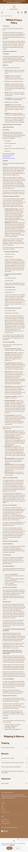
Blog (2, 805)
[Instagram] (4, 831)
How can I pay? (5, 783)
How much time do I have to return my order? (12, 762)
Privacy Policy (4, 819)
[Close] (22, 839)
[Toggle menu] (2, 12)
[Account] (21, 11)
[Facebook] (2, 831)
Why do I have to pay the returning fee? (11, 767)
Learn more (12, 845)
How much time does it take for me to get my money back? (12, 772)
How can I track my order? (7, 747)
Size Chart (3, 810)
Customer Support (5, 812)
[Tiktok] (7, 831)
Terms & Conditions (5, 823)
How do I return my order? (7, 758)
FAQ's (2, 807)
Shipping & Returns (5, 821)
